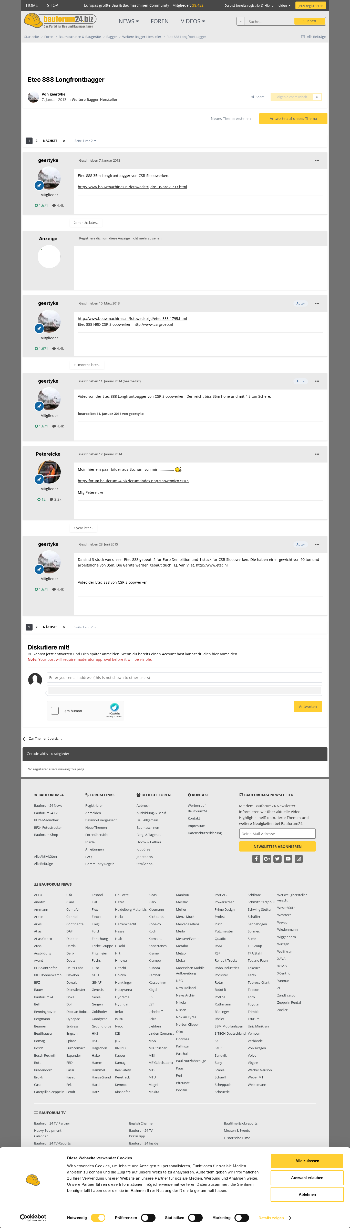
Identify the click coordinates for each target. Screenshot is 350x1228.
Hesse (119, 931)
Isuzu (119, 1018)
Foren (160, 21)
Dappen (72, 938)
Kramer (154, 953)
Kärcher (154, 975)
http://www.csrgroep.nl (153, 324)
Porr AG (221, 895)
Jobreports (145, 856)
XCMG (282, 966)
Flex (95, 909)
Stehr (252, 938)
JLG (117, 1040)
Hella (119, 916)
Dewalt (71, 982)
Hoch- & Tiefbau (149, 842)
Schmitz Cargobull (261, 902)
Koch (152, 931)
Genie (96, 997)
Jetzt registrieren (310, 5)
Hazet (119, 902)
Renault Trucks (226, 960)
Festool (97, 895)
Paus (179, 1068)
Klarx (152, 902)
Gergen (97, 1004)
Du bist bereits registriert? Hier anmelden (256, 5)
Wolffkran (284, 951)
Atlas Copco (43, 938)
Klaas (153, 895)
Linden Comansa (161, 1033)
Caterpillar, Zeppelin (49, 1091)
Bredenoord (43, 1070)
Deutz (70, 960)
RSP (218, 953)
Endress (72, 1026)
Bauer (38, 989)
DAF (69, 931)
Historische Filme (237, 1138)
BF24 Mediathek (46, 820)
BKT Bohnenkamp (47, 975)
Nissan (181, 1009)
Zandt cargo (286, 995)
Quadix (220, 938)
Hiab (118, 938)
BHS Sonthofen (45, 967)
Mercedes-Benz (187, 924)
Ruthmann (223, 1004)
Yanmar (283, 980)
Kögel (153, 989)
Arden (38, 916)
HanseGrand (101, 1077)
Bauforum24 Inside (143, 1143)
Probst (220, 916)
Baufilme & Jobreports (241, 1123)
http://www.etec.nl (212, 565)
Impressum (196, 825)
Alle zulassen (307, 1161)
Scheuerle (222, 1091)
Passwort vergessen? (101, 820)
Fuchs (96, 960)
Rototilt (220, 989)
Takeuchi (254, 967)
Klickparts (156, 916)
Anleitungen (94, 849)
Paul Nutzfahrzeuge (191, 1060)
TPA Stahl (255, 953)
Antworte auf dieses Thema (293, 118)
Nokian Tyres (186, 1017)
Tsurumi (254, 1018)
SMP (218, 1048)
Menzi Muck (185, 916)
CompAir (73, 909)
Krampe (155, 960)
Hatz (95, 1091)
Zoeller (282, 1009)
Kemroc (121, 1084)
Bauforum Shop (46, 834)
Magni (153, 1084)
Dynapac (73, 1018)
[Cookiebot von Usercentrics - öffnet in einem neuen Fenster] (33, 1218)
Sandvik (221, 1055)
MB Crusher (158, 1048)
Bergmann (42, 1018)
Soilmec (254, 931)
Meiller (181, 909)
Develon (72, 975)
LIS (151, 997)
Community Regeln (100, 864)
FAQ (88, 856)
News (127, 21)
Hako (96, 1055)
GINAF (96, 982)
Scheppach (223, 1084)
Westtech (284, 914)
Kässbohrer (157, 982)
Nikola (181, 1002)
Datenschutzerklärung (205, 833)
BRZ (37, 982)
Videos (191, 21)
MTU (152, 1077)
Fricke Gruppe (102, 945)
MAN (152, 1040)
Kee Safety (123, 1070)
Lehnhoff (156, 1011)
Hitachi (120, 967)
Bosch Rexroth (45, 1055)
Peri (179, 1075)
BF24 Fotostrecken (48, 827)
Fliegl (95, 924)
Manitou (182, 895)
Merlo (180, 931)
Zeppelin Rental (289, 1002)
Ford (95, 931)
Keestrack (122, 1077)
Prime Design (225, 909)
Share (259, 97)
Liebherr (155, 1026)
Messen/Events (187, 938)
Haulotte (122, 895)
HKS (95, 1033)
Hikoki (120, 945)
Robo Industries (227, 967)
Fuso (95, 967)
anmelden (228, 654)
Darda (71, 945)
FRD (69, 1062)
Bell (36, 1004)
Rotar (219, 982)
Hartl (95, 1084)
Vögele (253, 1062)
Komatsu (155, 938)
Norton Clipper (187, 1024)
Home (32, 5)
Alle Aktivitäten (45, 856)
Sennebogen (257, 924)
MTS (152, 1070)
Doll (69, 1004)
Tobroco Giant (259, 982)
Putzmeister (224, 931)
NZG (179, 980)
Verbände (255, 1040)
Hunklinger (123, 982)
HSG (95, 1040)
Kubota (154, 967)
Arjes (38, 924)
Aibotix (39, 902)
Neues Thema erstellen (231, 118)
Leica (152, 1018)
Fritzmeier (99, 953)
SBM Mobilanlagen (229, 1026)
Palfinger (183, 1046)
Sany (218, 1062)
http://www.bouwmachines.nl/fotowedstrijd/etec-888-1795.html (132, 318)
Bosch (38, 1048)
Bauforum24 (43, 997)
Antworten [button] (308, 706)
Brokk (38, 1077)
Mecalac (182, 902)
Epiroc (71, 1040)
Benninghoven (45, 1011)
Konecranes (158, 945)
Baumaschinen (148, 827)
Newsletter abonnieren (278, 846)
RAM (218, 945)
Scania (219, 1070)
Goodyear (99, 1018)
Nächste (50, 141)
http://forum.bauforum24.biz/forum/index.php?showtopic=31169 (133, 480)
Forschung (100, 938)
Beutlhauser (43, 1033)
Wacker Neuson (260, 1070)
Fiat (94, 902)
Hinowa (121, 960)
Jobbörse (143, 849)
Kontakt (194, 818)
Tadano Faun (258, 960)
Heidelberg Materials (131, 909)
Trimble (253, 1011)
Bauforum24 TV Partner (52, 1123)
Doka (70, 997)
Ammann (41, 909)
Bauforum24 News (48, 805)
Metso (181, 953)
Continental (75, 924)
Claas (70, 902)
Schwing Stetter (260, 909)
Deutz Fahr (74, 967)
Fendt (70, 1091)
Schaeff (220, 1077)
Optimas (182, 1039)
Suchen (309, 20)
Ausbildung (42, 953)
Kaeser (120, 1055)
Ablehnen (307, 1194)
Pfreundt (183, 1082)
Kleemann (156, 909)
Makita (154, 1091)
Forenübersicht (97, 834)
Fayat (70, 1077)
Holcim (120, 975)
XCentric (283, 973)
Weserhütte (286, 907)
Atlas (38, 931)
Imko (119, 1011)
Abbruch (143, 805)
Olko (179, 1031)
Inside (90, 842)
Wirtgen (283, 944)
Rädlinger (222, 1011)
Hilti (118, 953)
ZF (279, 987)
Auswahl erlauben (307, 1177)
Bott (37, 1062)
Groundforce (101, 1026)
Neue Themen (96, 827)
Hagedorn (99, 1048)
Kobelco (155, 924)
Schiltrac (254, 895)
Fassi (70, 1070)
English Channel (141, 1123)
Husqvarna (123, 989)
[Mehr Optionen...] (317, 161)
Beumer (40, 1026)
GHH (95, 975)
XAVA (281, 958)
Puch (218, 924)
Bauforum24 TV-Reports (52, 1143)
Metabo (182, 945)
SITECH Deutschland (230, 1033)
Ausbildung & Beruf (151, 813)
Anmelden (93, 813)
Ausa (38, 945)
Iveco (119, 1026)
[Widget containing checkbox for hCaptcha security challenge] (85, 710)
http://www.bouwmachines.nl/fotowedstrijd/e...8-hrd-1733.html (132, 186)
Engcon (72, 1033)
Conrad (72, 916)
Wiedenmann (287, 929)
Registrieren (94, 805)
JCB (117, 1033)
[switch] (148, 1218)
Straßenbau (146, 864)
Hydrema (122, 997)
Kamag (120, 1062)
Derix (70, 953)
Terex (252, 975)
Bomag (39, 1040)
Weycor (283, 922)
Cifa (69, 895)
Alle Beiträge (43, 863)
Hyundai (121, 1004)
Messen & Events (237, 1130)
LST (151, 1004)
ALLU (38, 895)
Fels (69, 1084)
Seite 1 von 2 (84, 141)
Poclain (181, 1090)
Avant (38, 960)
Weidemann (257, 1084)
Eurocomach (76, 1048)
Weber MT (255, 1077)
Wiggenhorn (286, 937)
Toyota (253, 1004)
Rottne (220, 997)
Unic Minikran (258, 1026)
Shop (52, 5)
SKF (217, 1040)
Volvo (252, 1055)
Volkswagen (257, 1048)
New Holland (186, 987)
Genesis (98, 989)
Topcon (253, 989)
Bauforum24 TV (46, 813)
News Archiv (185, 995)
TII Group (255, 945)
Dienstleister (75, 989)
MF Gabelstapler (161, 1062)
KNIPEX (121, 1048)
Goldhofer (99, 1011)
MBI (152, 1055)
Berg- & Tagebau (149, 834)
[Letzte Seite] (64, 141)
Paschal (182, 1053)
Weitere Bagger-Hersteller (94, 99)
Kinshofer (122, 1091)
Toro (251, 997)
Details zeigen (271, 1218)
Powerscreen (224, 902)
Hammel (98, 1070)
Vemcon (254, 1033)
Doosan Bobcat (78, 1011)
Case (37, 1084)
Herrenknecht (125, 924)
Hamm (97, 1062)
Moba (180, 960)
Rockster (221, 975)
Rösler (219, 1018)
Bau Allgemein (147, 820)
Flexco (96, 916)
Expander (73, 1055)
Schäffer (254, 916)
